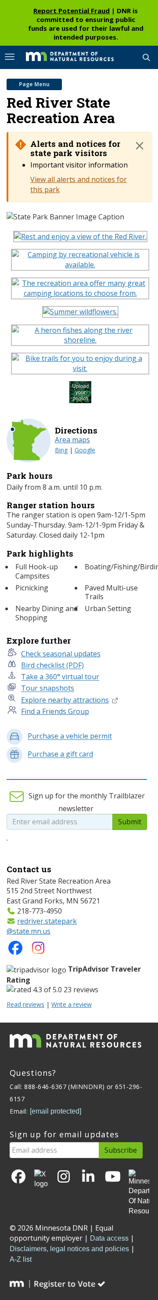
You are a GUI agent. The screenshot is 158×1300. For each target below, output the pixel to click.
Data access (109, 1238)
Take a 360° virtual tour (60, 677)
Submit (129, 822)
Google (85, 450)
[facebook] (18, 1177)
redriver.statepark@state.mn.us (42, 926)
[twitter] (41, 1179)
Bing (61, 450)
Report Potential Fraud (71, 10)
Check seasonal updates (61, 654)
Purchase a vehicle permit (70, 736)
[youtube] (113, 1177)
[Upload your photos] (81, 395)
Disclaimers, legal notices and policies (69, 1249)
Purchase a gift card (60, 754)
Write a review (71, 1004)
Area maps (72, 439)
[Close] (139, 145)
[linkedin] (88, 1177)
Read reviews (25, 1004)
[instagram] (38, 950)
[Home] (63, 57)
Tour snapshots (47, 688)
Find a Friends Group (55, 711)
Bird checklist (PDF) (52, 665)
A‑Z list (21, 1259)
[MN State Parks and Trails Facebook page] (15, 950)
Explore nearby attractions (65, 700)
